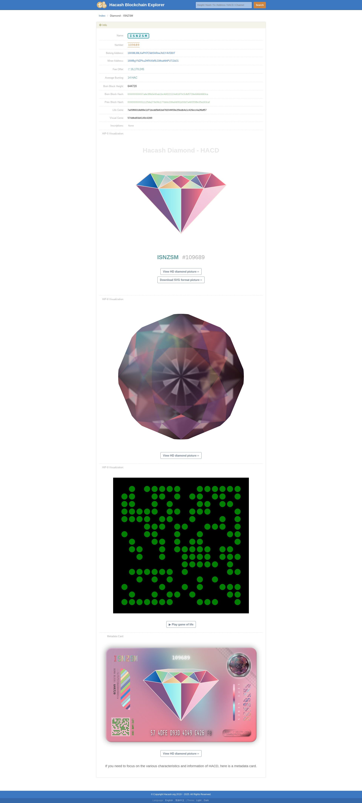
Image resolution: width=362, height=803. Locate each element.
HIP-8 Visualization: (113, 299)
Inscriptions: (117, 125)
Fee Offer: (118, 69)
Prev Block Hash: (114, 102)
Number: (119, 45)
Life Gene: (118, 110)
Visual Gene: (117, 117)
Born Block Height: (113, 86)
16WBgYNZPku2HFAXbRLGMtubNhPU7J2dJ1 (153, 60)
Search (260, 5)
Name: (120, 35)
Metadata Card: (115, 636)
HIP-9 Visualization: (113, 467)
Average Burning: (114, 77)
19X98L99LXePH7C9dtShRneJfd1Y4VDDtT (151, 53)
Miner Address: (115, 60)
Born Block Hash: (114, 94)
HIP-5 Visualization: (113, 133)
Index (102, 15)
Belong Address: (115, 53)
